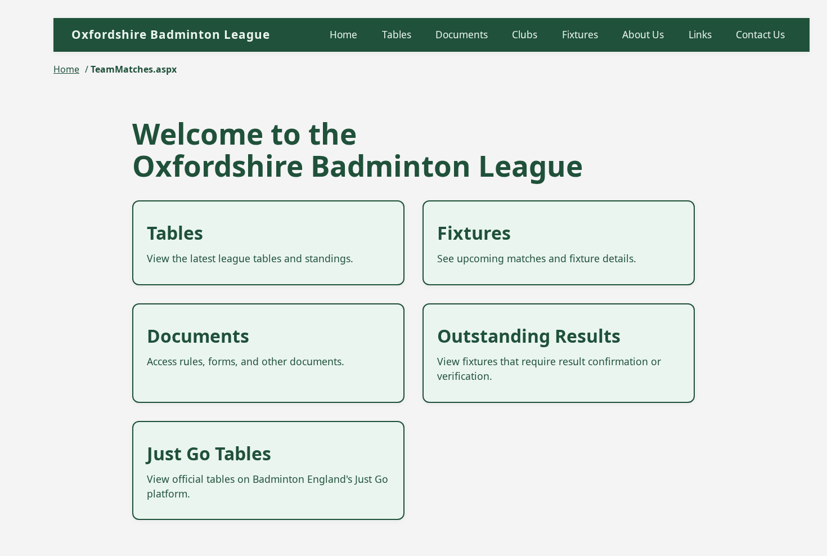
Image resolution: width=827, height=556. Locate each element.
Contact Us (760, 34)
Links (700, 34)
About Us (643, 34)
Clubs (524, 34)
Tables (396, 34)
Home (343, 34)
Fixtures (580, 34)
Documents (461, 34)
